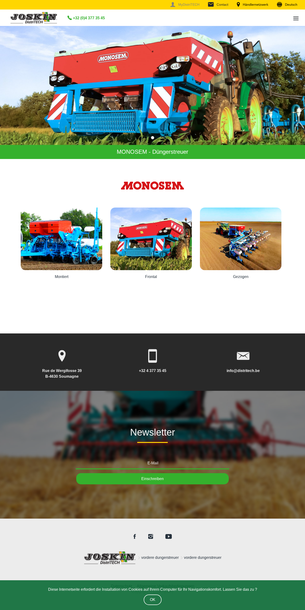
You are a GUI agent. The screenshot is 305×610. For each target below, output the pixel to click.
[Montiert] (61, 239)
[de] (109, 557)
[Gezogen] (240, 239)
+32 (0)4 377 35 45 (88, 18)
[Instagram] (150, 536)
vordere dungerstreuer (160, 557)
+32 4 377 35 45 (152, 371)
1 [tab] (152, 137)
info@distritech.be (243, 371)
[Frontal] (151, 239)
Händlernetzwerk (255, 4)
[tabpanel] (152, 92)
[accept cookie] (152, 599)
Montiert (61, 277)
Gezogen (241, 277)
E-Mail (152, 463)
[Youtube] (169, 536)
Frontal (151, 277)
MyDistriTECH (188, 4)
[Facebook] (135, 536)
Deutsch (290, 4)
